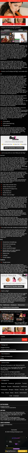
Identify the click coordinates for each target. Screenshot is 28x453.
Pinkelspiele (4, 389)
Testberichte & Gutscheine (10, 307)
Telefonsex (6, 305)
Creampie (16, 396)
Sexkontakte (23, 393)
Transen (24, 383)
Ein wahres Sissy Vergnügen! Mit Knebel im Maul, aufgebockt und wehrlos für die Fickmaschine (13, 368)
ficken (12, 393)
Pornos (22, 389)
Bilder (2, 358)
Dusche (9, 386)
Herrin (16, 393)
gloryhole (18, 383)
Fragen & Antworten (6, 356)
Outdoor (3, 386)
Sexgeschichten (5, 347)
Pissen (7, 393)
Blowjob (11, 389)
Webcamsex (21, 305)
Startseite (14, 430)
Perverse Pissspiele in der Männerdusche (13, 365)
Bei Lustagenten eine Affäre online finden (21, 323)
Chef (10, 396)
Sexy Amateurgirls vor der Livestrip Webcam (7, 320)
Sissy (2, 393)
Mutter (17, 389)
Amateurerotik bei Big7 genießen (10, 372)
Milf (26, 389)
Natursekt (4, 383)
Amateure (13, 305)
